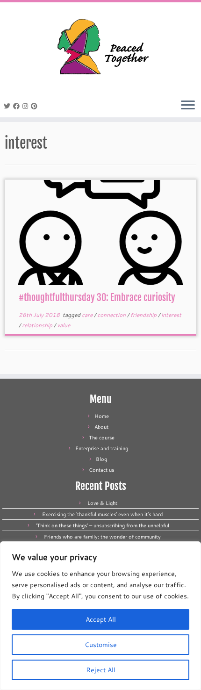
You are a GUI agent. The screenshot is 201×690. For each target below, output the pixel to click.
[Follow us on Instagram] (26, 106)
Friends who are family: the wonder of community (102, 536)
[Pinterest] (35, 106)
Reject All (100, 670)
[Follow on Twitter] (8, 106)
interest (171, 315)
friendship (144, 315)
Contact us (101, 470)
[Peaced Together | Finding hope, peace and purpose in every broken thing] (100, 48)
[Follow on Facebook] (17, 106)
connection (112, 315)
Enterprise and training (101, 448)
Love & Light (102, 503)
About (101, 427)
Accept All (101, 619)
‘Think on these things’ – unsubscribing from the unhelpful (102, 525)
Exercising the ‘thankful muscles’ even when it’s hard (102, 514)
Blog (101, 459)
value (63, 325)
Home (101, 416)
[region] (100, 615)
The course (102, 437)
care (88, 315)
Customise (101, 644)
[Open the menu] (188, 106)
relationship (38, 325)
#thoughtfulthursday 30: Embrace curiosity (97, 297)
